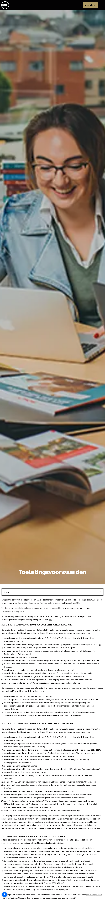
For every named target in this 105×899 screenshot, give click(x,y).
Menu (6, 592)
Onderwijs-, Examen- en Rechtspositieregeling (39, 603)
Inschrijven (90, 5)
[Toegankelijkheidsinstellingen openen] (4, 894)
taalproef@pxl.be (94, 895)
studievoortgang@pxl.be (13, 611)
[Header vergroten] (101, 5)
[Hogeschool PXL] (5, 5)
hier (50, 620)
